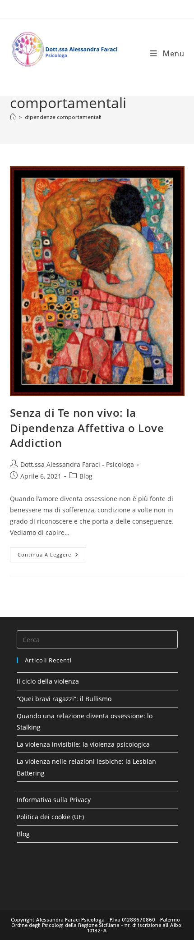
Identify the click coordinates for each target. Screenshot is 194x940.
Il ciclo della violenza (48, 681)
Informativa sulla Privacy (54, 799)
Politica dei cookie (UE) (50, 816)
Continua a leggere (52, 556)
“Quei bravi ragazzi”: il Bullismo (64, 698)
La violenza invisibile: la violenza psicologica (83, 744)
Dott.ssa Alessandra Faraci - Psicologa (77, 464)
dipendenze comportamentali (63, 117)
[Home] (13, 117)
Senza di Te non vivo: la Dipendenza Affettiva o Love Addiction (87, 427)
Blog (85, 476)
